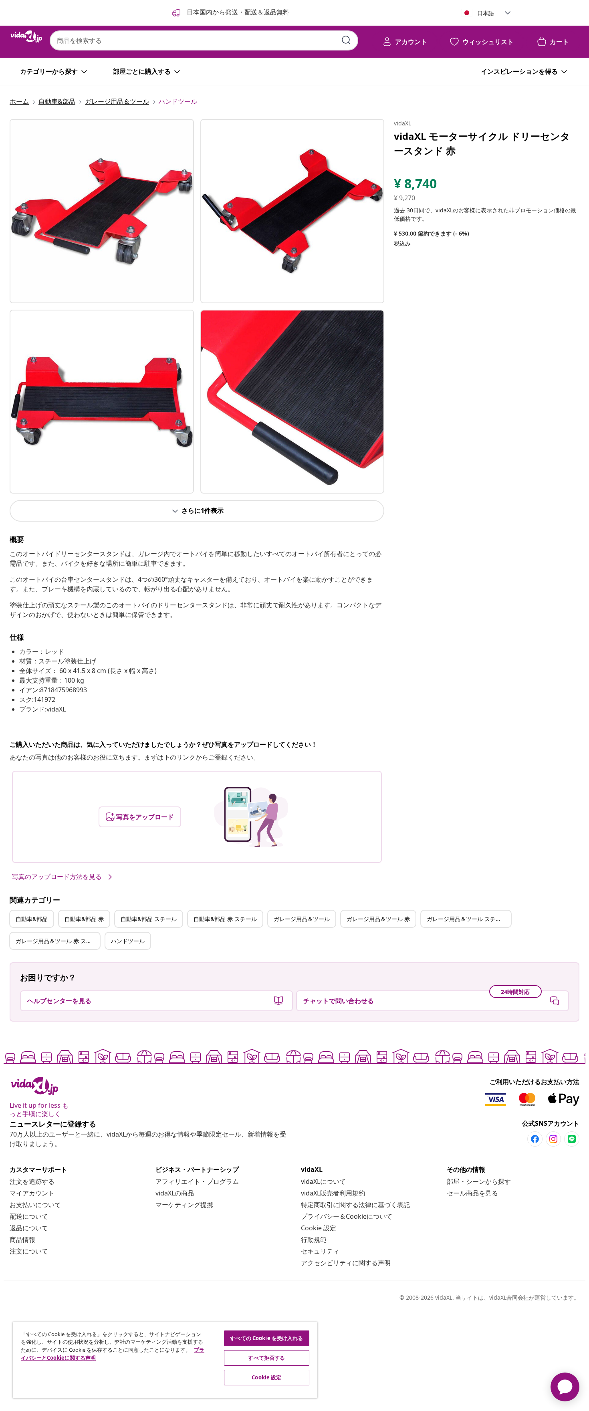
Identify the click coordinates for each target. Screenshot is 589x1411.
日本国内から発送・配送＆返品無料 (237, 12)
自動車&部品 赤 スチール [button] (225, 919)
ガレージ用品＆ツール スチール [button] (467, 919)
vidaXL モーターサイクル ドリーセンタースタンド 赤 (482, 143)
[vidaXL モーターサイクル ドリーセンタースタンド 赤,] (101, 211)
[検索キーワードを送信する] (346, 40)
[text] (415, 185)
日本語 (485, 13)
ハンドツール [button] (128, 941)
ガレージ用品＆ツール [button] (302, 919)
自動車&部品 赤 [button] (84, 919)
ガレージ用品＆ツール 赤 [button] (378, 919)
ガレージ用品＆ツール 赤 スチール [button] (58, 941)
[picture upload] (251, 817)
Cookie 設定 (318, 1228)
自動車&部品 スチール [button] (149, 919)
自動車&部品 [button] (32, 919)
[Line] (572, 1139)
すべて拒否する (266, 1357)
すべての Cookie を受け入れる (266, 1338)
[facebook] (535, 1139)
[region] (165, 1360)
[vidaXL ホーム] (26, 36)
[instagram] (553, 1139)
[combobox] (204, 40)
